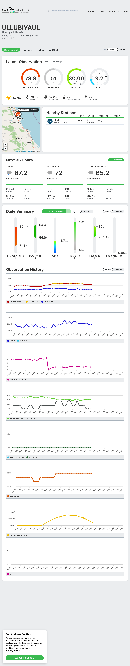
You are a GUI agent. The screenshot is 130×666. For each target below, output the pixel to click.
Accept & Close (24, 658)
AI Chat (47, 50)
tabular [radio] (118, 211)
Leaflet (17, 151)
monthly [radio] (87, 211)
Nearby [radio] (34, 110)
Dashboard (9, 50)
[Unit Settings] (105, 50)
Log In (125, 11)
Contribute (113, 11)
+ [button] (5, 144)
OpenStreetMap (27, 151)
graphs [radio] (108, 211)
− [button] (5, 148)
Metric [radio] (123, 50)
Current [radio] (23, 110)
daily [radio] (77, 211)
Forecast (24, 50)
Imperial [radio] (112, 50)
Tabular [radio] (118, 269)
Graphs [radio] (108, 269)
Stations (91, 11)
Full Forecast (116, 160)
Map (36, 50)
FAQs (102, 11)
